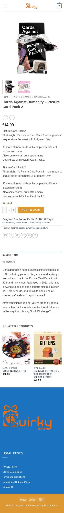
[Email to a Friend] (23, 235)
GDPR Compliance (12, 472)
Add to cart (31, 210)
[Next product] (5, 117)
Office (31, 222)
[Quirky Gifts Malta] (31, 6)
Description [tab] (10, 255)
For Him (39, 219)
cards (21, 228)
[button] (4, 6)
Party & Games (22, 97)
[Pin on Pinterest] (29, 235)
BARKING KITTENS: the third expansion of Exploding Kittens (46, 374)
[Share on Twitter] (17, 235)
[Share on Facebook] (11, 235)
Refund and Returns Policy (16, 482)
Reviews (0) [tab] (9, 262)
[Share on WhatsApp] (5, 235)
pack (37, 228)
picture (44, 228)
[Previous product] (11, 117)
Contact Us (8, 487)
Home (5, 97)
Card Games (42, 97)
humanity (30, 228)
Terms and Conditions (13, 476)
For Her (30, 219)
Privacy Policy (9, 466)
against (14, 228)
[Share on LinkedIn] (35, 235)
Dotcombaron (51, 505)
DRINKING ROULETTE (14, 371)
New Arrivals (21, 222)
